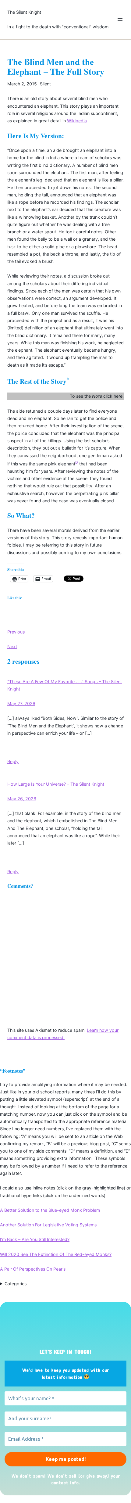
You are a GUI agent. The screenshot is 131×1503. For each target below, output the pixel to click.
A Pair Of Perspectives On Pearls (33, 1269)
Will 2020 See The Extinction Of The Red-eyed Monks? (56, 1254)
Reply (13, 761)
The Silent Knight (24, 12)
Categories (16, 1283)
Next (12, 646)
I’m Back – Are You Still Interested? (34, 1239)
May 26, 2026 (21, 798)
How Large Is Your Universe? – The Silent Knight (55, 784)
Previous (16, 631)
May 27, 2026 (21, 703)
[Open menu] (120, 19)
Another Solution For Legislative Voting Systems (48, 1224)
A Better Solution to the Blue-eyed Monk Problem (50, 1210)
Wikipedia (77, 120)
